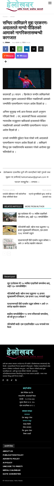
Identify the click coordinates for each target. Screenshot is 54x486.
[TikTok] (11, 380)
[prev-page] (4, 253)
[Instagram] (7, 380)
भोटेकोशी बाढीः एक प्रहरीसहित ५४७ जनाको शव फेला (28, 325)
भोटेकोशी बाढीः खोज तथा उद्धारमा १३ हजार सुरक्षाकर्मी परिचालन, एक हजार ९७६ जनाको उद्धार (33, 230)
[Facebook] (5, 49)
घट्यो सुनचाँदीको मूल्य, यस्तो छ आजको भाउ (40, 195)
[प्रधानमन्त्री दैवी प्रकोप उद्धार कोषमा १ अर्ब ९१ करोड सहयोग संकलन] (10, 244)
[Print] (41, 49)
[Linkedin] (26, 49)
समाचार (12, 16)
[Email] (34, 49)
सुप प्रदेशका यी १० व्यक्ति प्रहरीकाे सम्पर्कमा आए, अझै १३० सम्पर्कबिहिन (28, 285)
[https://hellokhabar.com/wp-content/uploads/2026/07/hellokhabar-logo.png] (23, 7)
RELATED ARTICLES (13, 206)
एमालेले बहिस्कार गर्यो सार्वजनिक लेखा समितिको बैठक (14, 195)
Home (5, 16)
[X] (12, 49)
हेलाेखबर (7, 42)
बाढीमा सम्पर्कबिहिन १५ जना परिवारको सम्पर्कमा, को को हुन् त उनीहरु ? (27, 315)
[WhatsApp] (19, 49)
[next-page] (9, 253)
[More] (6, 61)
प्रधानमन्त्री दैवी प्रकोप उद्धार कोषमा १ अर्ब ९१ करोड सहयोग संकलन (27, 305)
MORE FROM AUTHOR (34, 206)
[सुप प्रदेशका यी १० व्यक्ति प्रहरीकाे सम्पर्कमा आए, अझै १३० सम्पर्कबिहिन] (10, 217)
